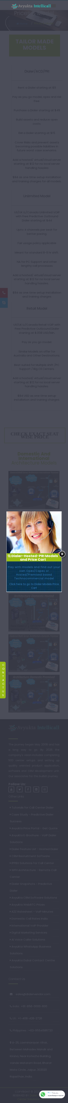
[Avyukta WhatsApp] (52, 1094)
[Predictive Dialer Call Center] (31, 6)
